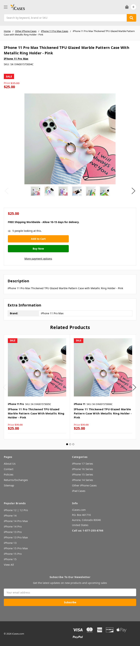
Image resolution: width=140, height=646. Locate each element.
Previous (6, 190)
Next (133, 190)
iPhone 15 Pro (13, 553)
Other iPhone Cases (84, 485)
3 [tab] (73, 444)
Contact (8, 469)
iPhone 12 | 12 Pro (16, 510)
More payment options (38, 258)
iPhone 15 (10, 559)
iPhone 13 (10, 543)
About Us (9, 463)
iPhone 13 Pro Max (16, 537)
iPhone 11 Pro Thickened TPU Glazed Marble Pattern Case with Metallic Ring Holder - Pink (36, 413)
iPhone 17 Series (82, 463)
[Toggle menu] (6, 7)
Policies (8, 474)
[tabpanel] (37, 386)
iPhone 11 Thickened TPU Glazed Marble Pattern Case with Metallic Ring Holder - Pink (103, 413)
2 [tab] (70, 444)
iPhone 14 (10, 515)
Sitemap (9, 485)
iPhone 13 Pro (13, 532)
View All (9, 564)
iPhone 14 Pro (13, 526)
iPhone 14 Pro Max (16, 521)
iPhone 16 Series (82, 469)
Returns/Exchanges (16, 480)
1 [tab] (67, 444)
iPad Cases (78, 491)
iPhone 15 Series (82, 474)
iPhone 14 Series (82, 480)
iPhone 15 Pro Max (16, 548)
